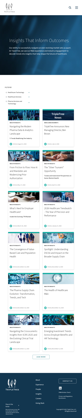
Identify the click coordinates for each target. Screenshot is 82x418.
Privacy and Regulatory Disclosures (65, 397)
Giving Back (40, 403)
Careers (38, 398)
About (38, 380)
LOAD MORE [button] (41, 357)
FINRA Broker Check (64, 392)
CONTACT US (67, 381)
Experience (40, 384)
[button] (70, 7)
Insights (39, 394)
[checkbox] (7, 92)
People (38, 389)
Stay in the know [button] (9, 405)
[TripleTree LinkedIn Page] (60, 389)
